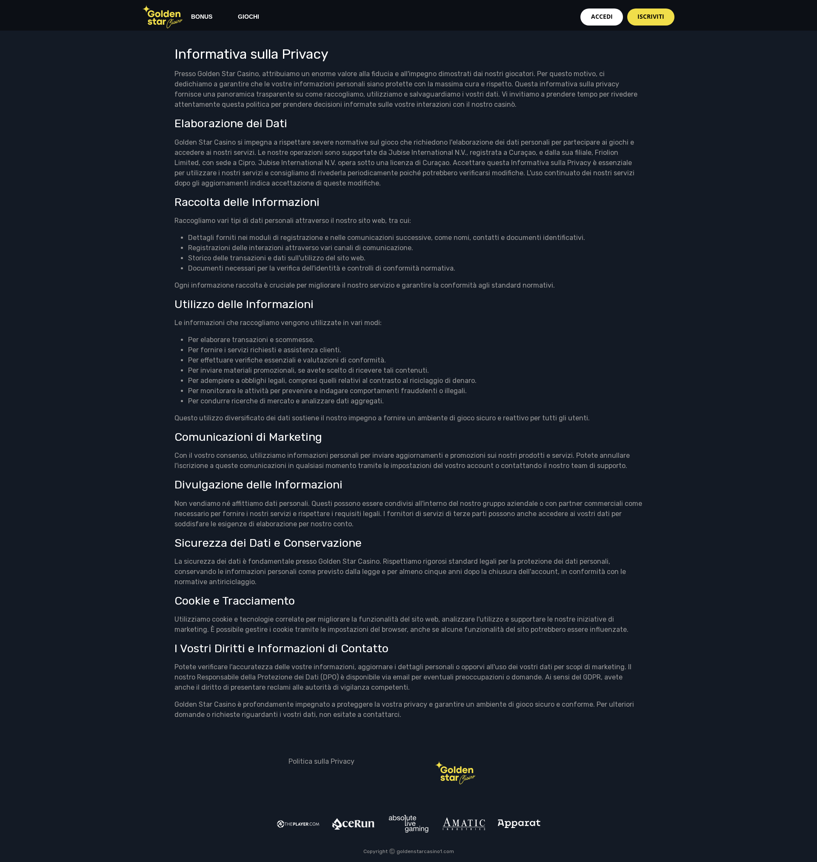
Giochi (248, 16)
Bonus (201, 16)
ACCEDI (602, 16)
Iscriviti (650, 16)
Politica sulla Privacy (321, 761)
